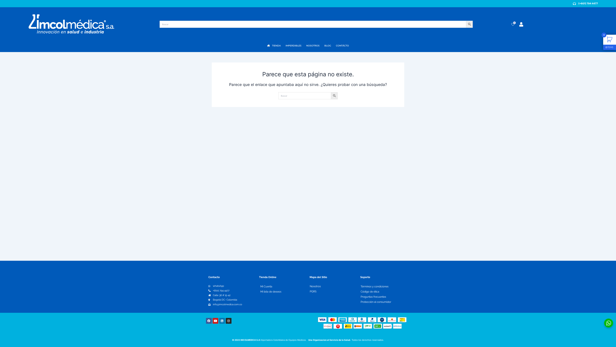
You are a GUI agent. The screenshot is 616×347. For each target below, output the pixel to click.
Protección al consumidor (376, 301)
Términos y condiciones (375, 286)
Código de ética (370, 291)
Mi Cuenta (266, 286)
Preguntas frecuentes (373, 296)
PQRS (313, 291)
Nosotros (315, 286)
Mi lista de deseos (270, 291)
